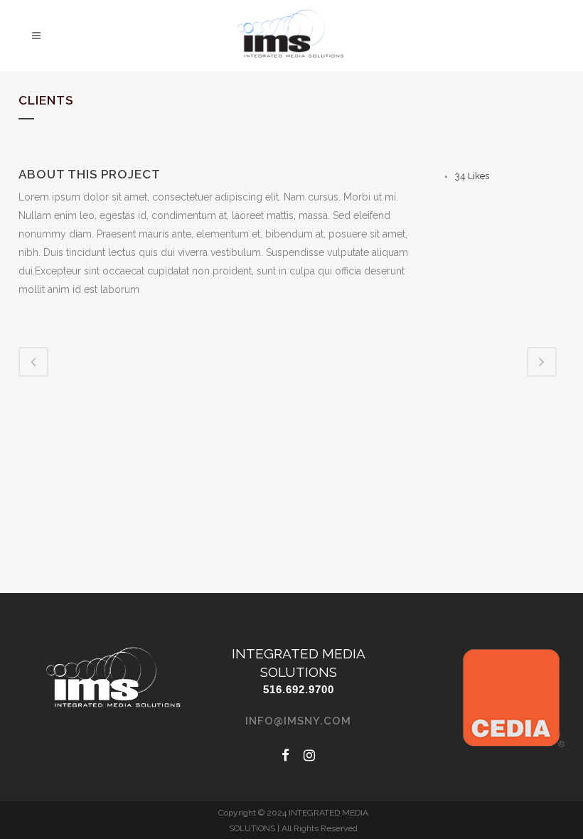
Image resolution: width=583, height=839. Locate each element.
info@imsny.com (298, 721)
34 (472, 176)
